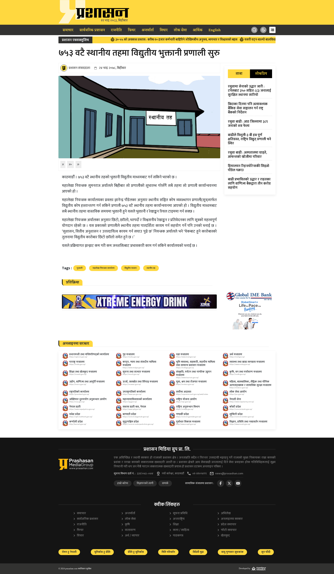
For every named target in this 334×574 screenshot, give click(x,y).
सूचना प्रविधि (178, 513)
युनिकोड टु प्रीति (102, 552)
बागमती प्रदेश (129, 414)
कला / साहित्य (179, 530)
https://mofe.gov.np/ (237, 374)
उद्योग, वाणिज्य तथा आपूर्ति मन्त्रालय (87, 381)
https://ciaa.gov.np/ (77, 401)
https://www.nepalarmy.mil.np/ (241, 401)
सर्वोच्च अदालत (183, 391)
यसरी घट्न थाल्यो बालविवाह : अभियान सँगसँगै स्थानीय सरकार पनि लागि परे (271, 39)
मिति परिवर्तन (168, 552)
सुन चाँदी (265, 552)
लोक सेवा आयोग (237, 391)
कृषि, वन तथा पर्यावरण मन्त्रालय (245, 371)
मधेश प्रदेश (74, 414)
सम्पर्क (165, 483)
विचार (164, 30)
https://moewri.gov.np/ (132, 384)
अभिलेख (224, 513)
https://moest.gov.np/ (78, 374)
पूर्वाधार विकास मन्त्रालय (188, 421)
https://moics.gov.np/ (77, 384)
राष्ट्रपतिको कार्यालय (79, 391)
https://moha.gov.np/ (131, 357)
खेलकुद (223, 535)
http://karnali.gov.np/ (77, 424)
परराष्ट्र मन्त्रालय (77, 362)
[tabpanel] (250, 137)
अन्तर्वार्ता (148, 30)
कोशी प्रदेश (235, 406)
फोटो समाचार (227, 530)
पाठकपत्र (176, 535)
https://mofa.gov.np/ (77, 364)
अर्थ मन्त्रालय (235, 354)
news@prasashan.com (229, 474)
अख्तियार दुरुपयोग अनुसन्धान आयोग (87, 399)
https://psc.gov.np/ (236, 394)
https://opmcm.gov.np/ (78, 357)
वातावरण (128, 530)
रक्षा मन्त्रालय (182, 354)
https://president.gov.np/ (79, 394)
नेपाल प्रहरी (75, 406)
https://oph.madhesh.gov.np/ (80, 416)
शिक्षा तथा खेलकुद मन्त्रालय (83, 371)
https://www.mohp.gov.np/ (239, 364)
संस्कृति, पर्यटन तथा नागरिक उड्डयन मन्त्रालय (193, 373)
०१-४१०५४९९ (199, 474)
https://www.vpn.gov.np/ (132, 394)
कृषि (125, 524)
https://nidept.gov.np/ (184, 409)
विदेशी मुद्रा (198, 552)
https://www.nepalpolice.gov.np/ (82, 409)
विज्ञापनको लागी (145, 483)
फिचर (132, 30)
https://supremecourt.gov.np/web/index (192, 394)
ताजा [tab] (239, 74)
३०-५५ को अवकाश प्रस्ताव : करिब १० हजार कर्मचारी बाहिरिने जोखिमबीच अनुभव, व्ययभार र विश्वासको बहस (159, 39)
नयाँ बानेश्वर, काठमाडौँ (173, 474)
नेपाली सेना (235, 399)
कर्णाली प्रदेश (76, 421)
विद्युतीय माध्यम (131, 268)
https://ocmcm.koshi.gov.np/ (240, 409)
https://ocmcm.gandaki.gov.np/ (188, 416)
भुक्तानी (79, 268)
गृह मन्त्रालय (129, 354)
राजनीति (116, 30)
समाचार (68, 30)
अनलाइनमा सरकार (230, 519)
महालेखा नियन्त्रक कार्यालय (103, 268)
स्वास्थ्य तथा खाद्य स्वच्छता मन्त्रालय (247, 362)
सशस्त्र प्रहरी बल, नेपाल (134, 406)
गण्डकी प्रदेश (182, 414)
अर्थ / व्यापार (130, 535)
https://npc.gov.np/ (183, 401)
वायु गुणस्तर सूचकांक (232, 552)
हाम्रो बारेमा (122, 483)
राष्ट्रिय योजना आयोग (186, 399)
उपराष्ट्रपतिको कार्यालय (134, 391)
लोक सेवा (180, 30)
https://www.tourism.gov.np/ (187, 377)
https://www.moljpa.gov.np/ (133, 367)
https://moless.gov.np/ (185, 384)
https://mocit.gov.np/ (131, 374)
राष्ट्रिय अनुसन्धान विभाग (188, 406)
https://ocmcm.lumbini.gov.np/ (241, 416)
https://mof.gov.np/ (237, 357)
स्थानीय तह (151, 268)
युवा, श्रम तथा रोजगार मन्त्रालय (191, 381)
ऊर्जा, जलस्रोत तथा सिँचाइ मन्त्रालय (140, 381)
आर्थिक (197, 30)
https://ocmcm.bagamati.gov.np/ (136, 416)
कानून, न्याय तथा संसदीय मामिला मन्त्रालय (139, 364)
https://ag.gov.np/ (130, 401)
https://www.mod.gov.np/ (186, 357)
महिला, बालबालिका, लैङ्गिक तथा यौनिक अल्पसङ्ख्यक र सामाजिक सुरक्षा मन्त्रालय (250, 383)
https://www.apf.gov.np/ (132, 409)
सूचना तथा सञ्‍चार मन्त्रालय (136, 371)
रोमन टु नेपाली (69, 552)
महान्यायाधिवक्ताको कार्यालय (137, 399)
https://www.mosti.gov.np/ (239, 424)
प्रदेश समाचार (226, 524)
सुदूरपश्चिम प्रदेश (131, 421)
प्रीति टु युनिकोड (136, 552)
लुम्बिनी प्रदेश (236, 414)
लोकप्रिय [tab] (261, 74)
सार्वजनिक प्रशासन (92, 30)
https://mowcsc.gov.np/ (238, 387)
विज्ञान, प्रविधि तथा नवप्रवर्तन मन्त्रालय (248, 421)
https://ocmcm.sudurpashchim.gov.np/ (138, 424)
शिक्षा (174, 524)
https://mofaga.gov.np (185, 367)
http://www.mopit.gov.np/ (186, 424)
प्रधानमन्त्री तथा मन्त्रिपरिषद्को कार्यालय (89, 354)
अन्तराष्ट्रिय (177, 519)
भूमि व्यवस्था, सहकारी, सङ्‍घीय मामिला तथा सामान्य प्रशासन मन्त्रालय (195, 364)
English (215, 30)
